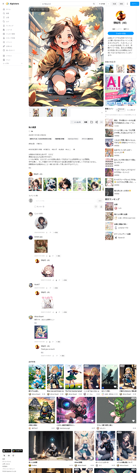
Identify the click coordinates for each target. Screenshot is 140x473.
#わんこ (68, 149)
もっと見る (130, 110)
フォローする (121, 33)
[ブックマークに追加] (92, 122)
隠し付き (39, 206)
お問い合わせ (6, 464)
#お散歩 (61, 149)
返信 (56, 232)
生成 (114, 4)
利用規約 (4, 466)
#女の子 (54, 149)
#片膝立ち (47, 149)
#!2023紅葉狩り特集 (35, 149)
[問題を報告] (50, 232)
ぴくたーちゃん (6, 461)
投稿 (121, 4)
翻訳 (30, 168)
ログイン (135, 4)
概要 (3, 459)
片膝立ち (39, 144)
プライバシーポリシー (8, 469)
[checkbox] (35, 206)
